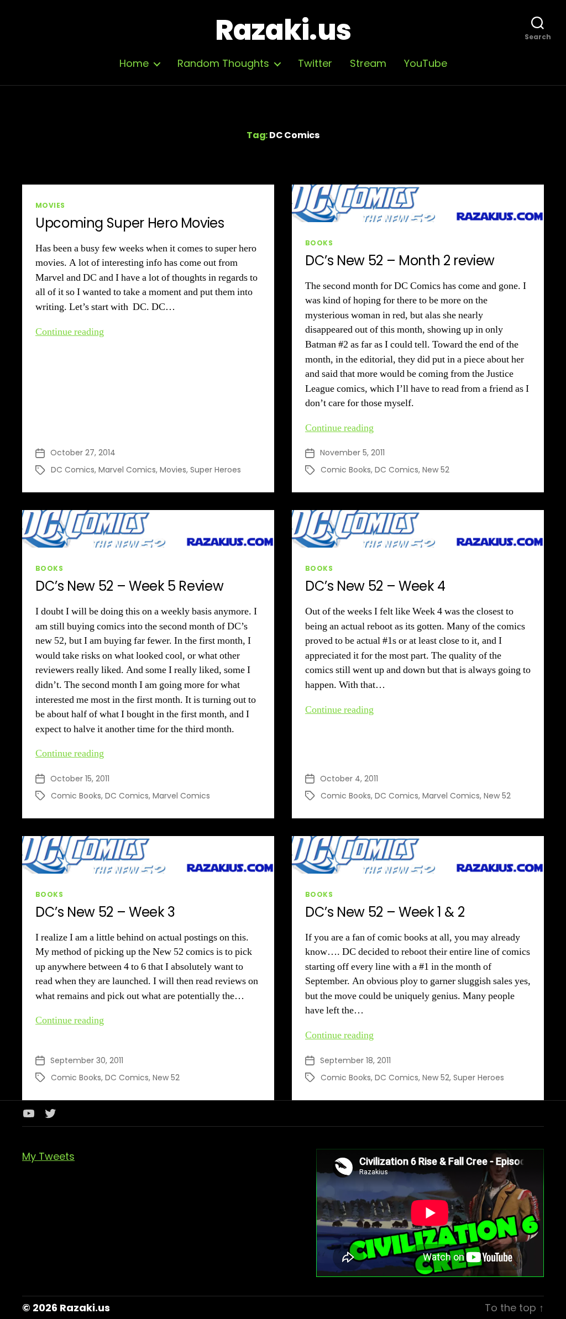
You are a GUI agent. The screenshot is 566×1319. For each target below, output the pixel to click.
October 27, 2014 (83, 452)
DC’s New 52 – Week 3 (105, 912)
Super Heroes (215, 469)
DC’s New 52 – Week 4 (375, 586)
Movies (50, 205)
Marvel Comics (127, 469)
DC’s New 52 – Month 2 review (400, 260)
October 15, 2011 (79, 778)
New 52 (435, 469)
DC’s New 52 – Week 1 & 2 (384, 912)
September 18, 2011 (355, 1060)
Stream (368, 63)
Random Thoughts (223, 63)
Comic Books (346, 469)
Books (319, 243)
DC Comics (73, 469)
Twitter (315, 63)
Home (134, 63)
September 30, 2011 (86, 1060)
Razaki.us (283, 30)
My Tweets (48, 1156)
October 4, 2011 (349, 778)
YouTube (425, 63)
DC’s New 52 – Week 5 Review (129, 586)
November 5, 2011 (352, 452)
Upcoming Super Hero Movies (129, 223)
